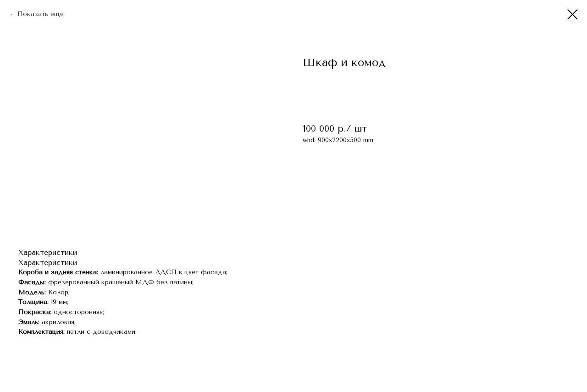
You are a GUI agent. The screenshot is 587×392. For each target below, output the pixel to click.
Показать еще (40, 14)
